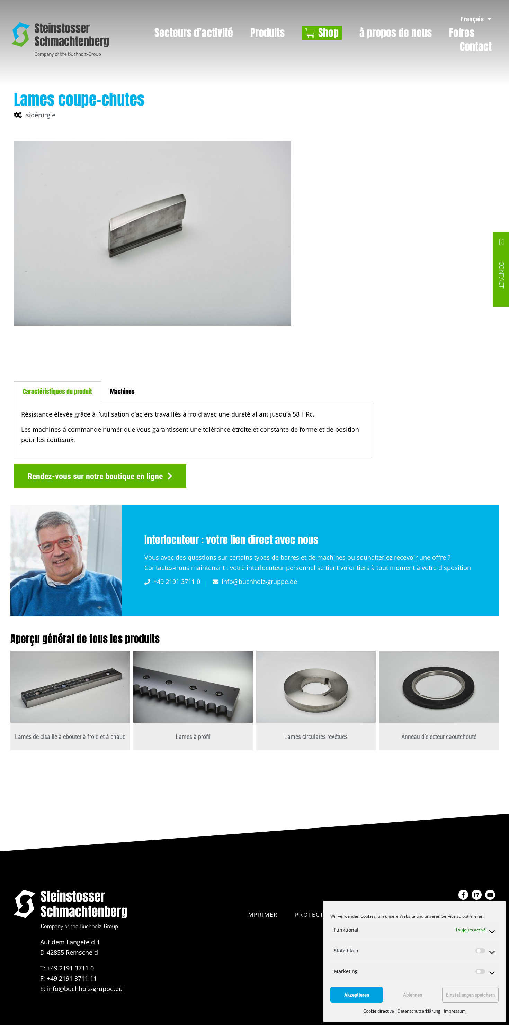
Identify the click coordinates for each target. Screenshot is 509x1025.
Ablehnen (412, 995)
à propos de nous (395, 33)
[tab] (57, 391)
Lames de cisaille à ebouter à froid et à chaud (70, 736)
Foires (461, 33)
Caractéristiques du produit (57, 391)
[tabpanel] (193, 429)
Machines (122, 391)
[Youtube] (490, 895)
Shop (328, 33)
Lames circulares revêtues (316, 736)
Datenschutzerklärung (419, 1011)
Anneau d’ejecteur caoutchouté (438, 736)
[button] (100, 476)
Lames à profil (193, 736)
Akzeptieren (356, 995)
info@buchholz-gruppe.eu (85, 989)
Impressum (455, 1011)
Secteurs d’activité (193, 33)
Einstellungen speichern (470, 995)
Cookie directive (378, 1011)
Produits (267, 33)
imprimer (262, 914)
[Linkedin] (477, 895)
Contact (476, 47)
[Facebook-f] (463, 895)
